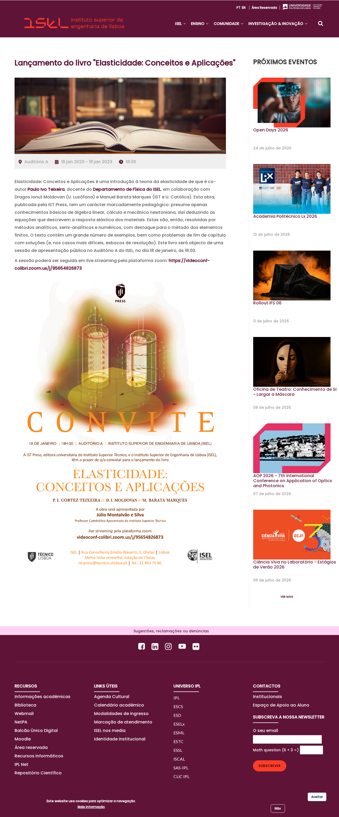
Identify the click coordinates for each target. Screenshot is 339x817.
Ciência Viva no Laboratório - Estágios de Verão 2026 (294, 564)
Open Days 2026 (270, 130)
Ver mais (286, 597)
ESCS (178, 706)
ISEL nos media (110, 730)
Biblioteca (25, 705)
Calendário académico (119, 705)
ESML (178, 732)
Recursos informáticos (39, 756)
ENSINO (198, 23)
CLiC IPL (181, 776)
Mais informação (91, 807)
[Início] (74, 18)
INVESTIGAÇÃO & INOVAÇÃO (276, 23)
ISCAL (179, 758)
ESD (177, 715)
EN (244, 7)
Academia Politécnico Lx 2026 (285, 216)
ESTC (178, 741)
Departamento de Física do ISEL (127, 189)
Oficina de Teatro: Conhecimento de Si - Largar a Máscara (295, 391)
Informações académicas (42, 697)
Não (278, 808)
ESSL (177, 750)
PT (238, 7)
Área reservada (264, 7)
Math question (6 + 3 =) (276, 750)
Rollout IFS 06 (267, 303)
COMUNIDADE (227, 23)
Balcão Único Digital (36, 730)
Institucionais (267, 697)
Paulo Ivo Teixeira (46, 189)
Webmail (24, 714)
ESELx (179, 723)
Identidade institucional (119, 739)
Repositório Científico (39, 773)
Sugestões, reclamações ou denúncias (169, 631)
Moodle (23, 739)
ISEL (179, 23)
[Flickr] (196, 646)
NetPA (21, 722)
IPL (176, 697)
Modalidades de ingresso (121, 714)
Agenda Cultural (111, 697)
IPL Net (21, 764)
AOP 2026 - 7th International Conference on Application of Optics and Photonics (292, 481)
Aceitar (317, 796)
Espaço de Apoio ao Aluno (281, 705)
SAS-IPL (180, 767)
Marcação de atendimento (123, 722)
